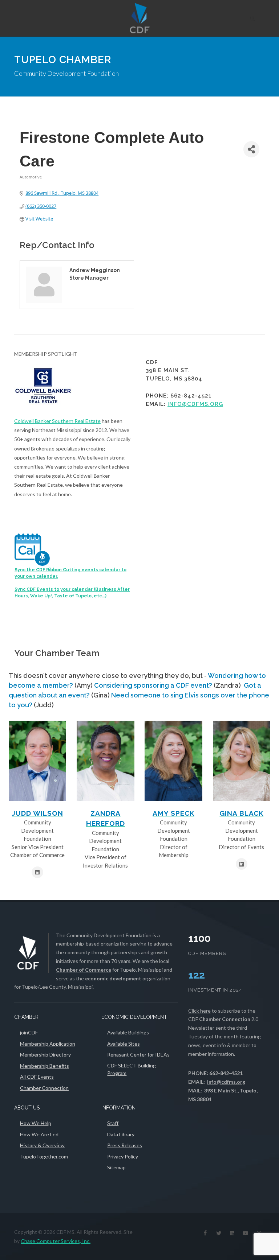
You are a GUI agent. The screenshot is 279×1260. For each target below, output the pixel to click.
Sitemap (116, 1167)
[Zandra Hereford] (105, 761)
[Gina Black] (241, 761)
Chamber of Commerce (83, 970)
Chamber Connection (44, 1088)
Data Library (120, 1134)
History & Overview (42, 1145)
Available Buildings (128, 1032)
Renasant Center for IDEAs (138, 1054)
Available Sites (123, 1044)
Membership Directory (45, 1054)
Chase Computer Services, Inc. (55, 1241)
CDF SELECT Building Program (131, 1069)
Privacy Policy (122, 1156)
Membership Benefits (44, 1066)
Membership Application (47, 1044)
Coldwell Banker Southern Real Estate (57, 421)
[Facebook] (205, 1233)
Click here (199, 1011)
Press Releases (124, 1145)
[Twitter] (219, 1233)
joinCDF (29, 1032)
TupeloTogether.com (44, 1156)
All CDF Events (37, 1077)
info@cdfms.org (195, 404)
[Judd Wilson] (37, 761)
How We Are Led (39, 1134)
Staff (112, 1123)
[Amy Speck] (173, 761)
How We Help (35, 1123)
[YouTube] (245, 1233)
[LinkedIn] (232, 1233)
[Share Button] (251, 149)
